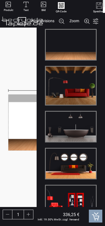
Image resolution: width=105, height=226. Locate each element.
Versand (74, 219)
